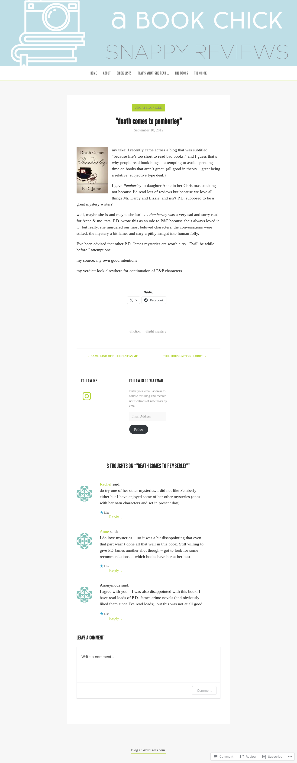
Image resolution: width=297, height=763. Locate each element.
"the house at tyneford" (184, 356)
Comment (204, 690)
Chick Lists (124, 73)
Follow (138, 429)
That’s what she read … (153, 73)
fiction (136, 331)
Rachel (105, 484)
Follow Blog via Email (146, 380)
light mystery (156, 331)
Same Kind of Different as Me (112, 356)
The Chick (200, 73)
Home (93, 73)
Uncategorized (148, 107)
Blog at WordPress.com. (148, 750)
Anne (104, 531)
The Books (181, 73)
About (107, 73)
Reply (115, 517)
